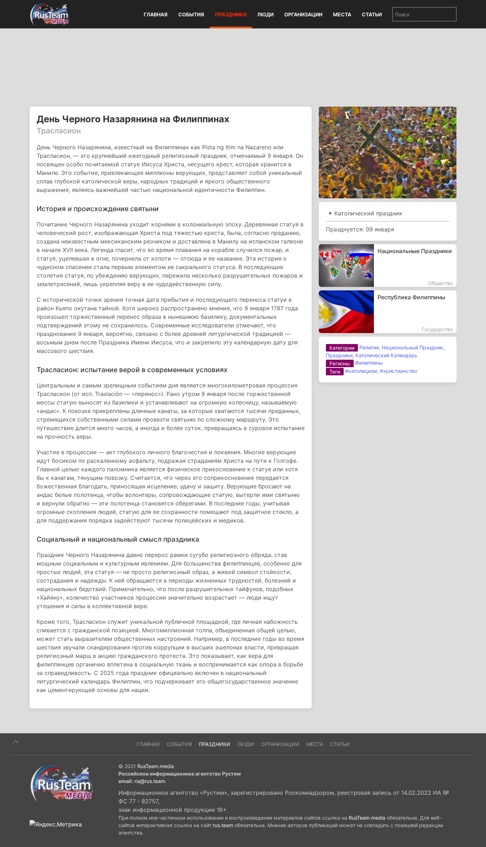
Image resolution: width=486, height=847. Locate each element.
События (191, 14)
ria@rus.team (149, 781)
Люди (265, 14)
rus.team (223, 825)
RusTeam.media (155, 766)
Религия (369, 347)
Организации (303, 14)
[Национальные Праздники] (387, 265)
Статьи (372, 14)
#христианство (398, 371)
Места (342, 14)
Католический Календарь (386, 355)
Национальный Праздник (412, 347)
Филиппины (369, 363)
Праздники (231, 14)
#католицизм (361, 371)
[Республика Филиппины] (387, 311)
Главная (156, 14)
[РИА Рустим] (62, 783)
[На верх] (16, 741)
